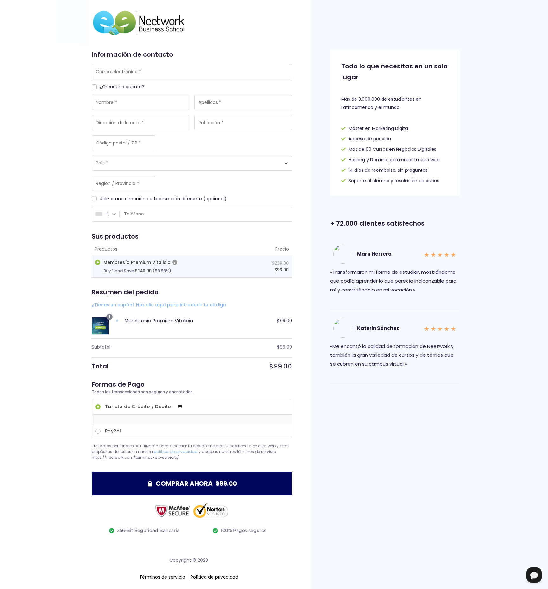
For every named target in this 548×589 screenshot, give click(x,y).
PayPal (113, 431)
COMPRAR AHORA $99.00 (196, 483)
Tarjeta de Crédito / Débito (139, 406)
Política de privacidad (214, 577)
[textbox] (192, 163)
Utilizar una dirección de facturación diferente (163, 199)
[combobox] (192, 163)
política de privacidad (176, 451)
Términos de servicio (162, 577)
